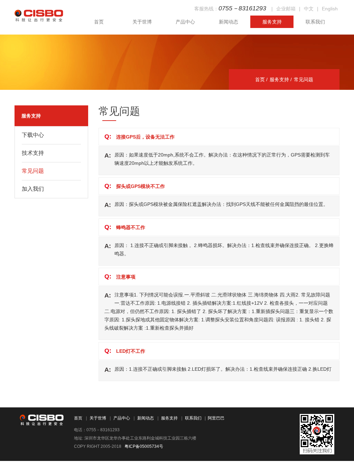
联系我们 (315, 22)
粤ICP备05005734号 (143, 446)
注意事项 (126, 277)
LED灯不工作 (130, 351)
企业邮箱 (286, 8)
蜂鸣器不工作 (130, 227)
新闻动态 (228, 22)
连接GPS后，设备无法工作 (145, 137)
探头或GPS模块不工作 (140, 186)
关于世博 (142, 22)
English (330, 8)
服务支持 (272, 22)
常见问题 (119, 111)
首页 (99, 22)
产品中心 (185, 22)
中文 (309, 8)
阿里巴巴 (216, 418)
